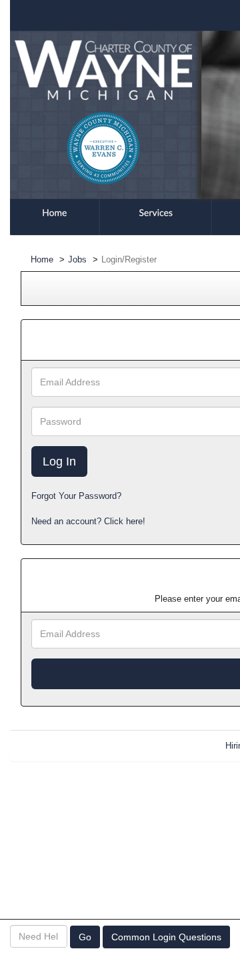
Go (85, 937)
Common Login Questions (166, 937)
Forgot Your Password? (76, 496)
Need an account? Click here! (88, 521)
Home (42, 259)
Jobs (77, 259)
